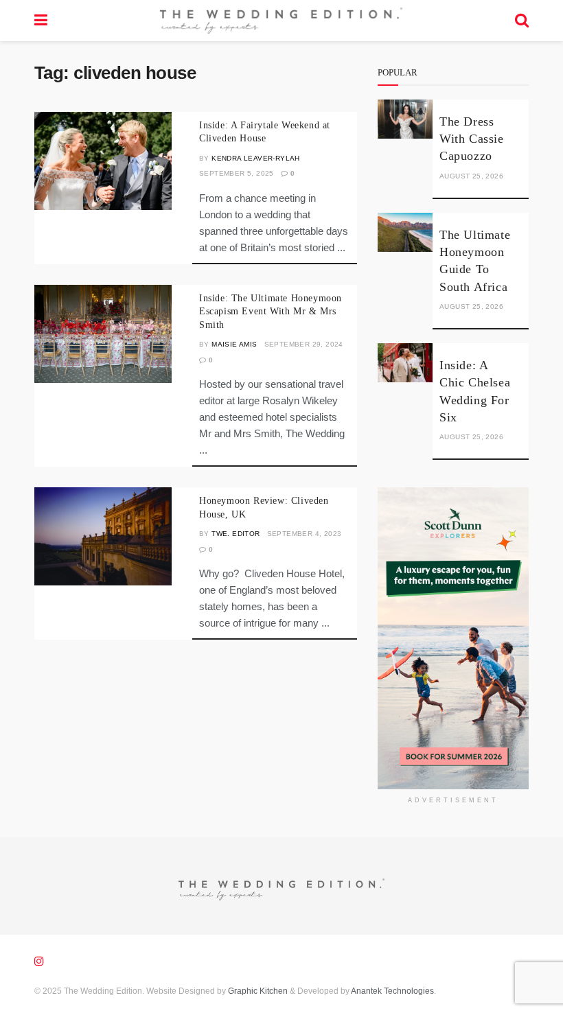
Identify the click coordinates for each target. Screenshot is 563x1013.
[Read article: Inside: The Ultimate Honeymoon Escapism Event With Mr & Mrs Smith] (103, 334)
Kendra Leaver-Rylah (255, 158)
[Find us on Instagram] (39, 961)
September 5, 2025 (236, 173)
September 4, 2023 (304, 533)
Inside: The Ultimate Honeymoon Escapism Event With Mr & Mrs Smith (270, 311)
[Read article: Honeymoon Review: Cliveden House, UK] (103, 536)
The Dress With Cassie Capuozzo (471, 139)
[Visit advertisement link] (453, 638)
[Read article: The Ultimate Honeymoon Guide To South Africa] (405, 232)
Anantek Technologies (391, 991)
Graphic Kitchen (258, 991)
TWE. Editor (235, 533)
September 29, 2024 (303, 344)
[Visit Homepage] (281, 20)
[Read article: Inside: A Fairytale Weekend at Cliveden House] (103, 161)
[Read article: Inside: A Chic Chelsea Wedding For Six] (405, 362)
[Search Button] (522, 20)
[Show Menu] (40, 20)
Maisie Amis (234, 344)
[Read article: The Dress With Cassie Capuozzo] (405, 119)
